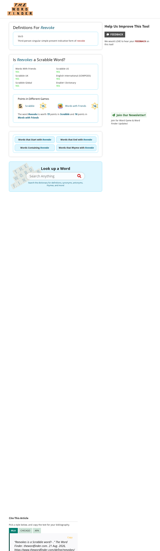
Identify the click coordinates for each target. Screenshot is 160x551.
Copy (69, 537)
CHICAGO (25, 530)
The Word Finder (20, 9)
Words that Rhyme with (76, 147)
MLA (13, 530)
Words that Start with (34, 139)
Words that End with (76, 139)
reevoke (81, 40)
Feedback (116, 34)
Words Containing (34, 147)
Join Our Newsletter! (130, 115)
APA (37, 530)
